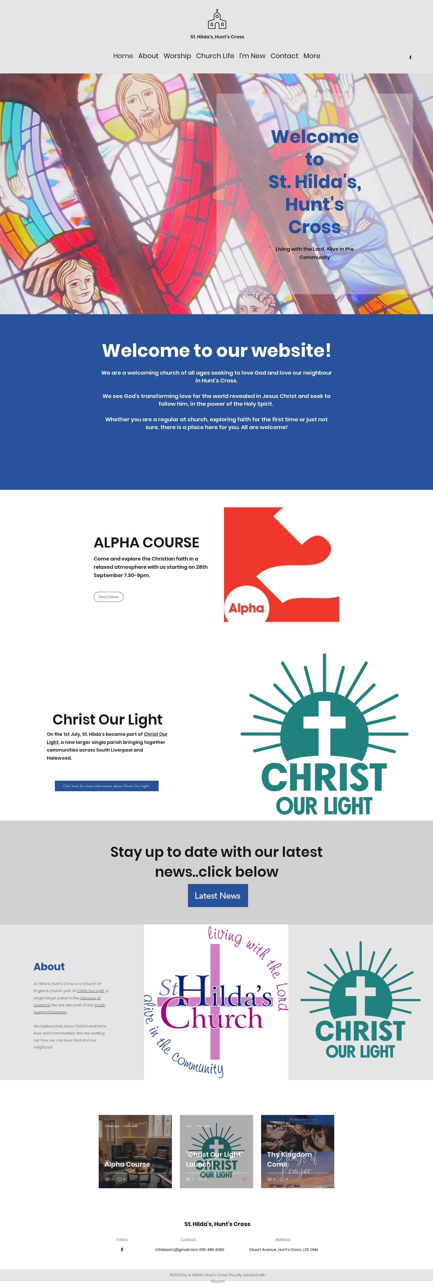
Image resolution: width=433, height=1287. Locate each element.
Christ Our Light (90, 990)
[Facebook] (410, 57)
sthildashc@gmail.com (176, 1249)
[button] (148, 55)
